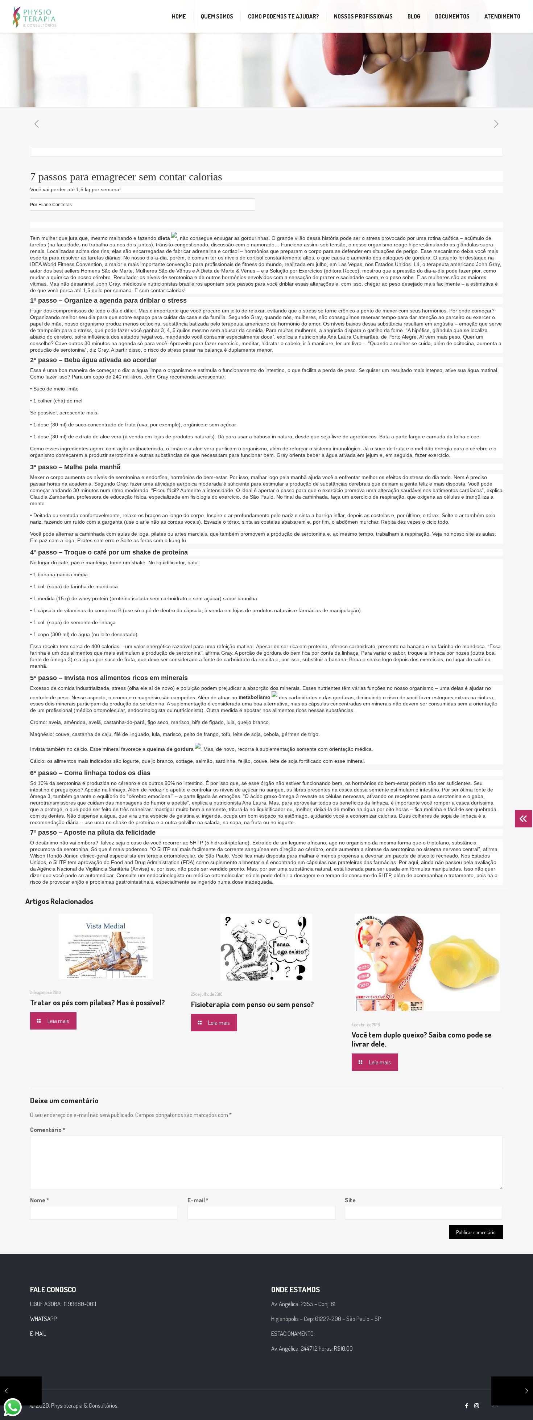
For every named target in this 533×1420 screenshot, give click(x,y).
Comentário (47, 1129)
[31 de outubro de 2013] (21, 1390)
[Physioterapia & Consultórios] (34, 16)
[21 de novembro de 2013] (512, 1390)
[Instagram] (476, 1405)
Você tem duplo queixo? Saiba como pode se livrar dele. (422, 1039)
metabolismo (254, 697)
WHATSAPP (43, 1318)
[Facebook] (467, 1405)
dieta (164, 238)
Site (350, 1200)
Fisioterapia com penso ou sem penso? (252, 1004)
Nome (39, 1200)
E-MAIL (38, 1333)
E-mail (197, 1200)
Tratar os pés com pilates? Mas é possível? (97, 1002)
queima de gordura (170, 749)
